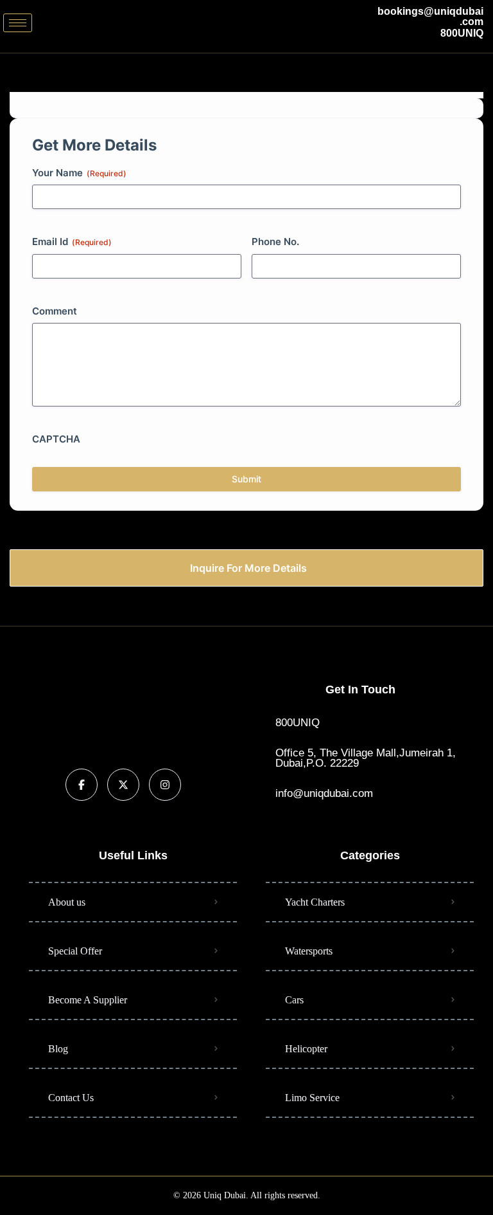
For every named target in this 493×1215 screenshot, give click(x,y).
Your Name (79, 173)
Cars (294, 999)
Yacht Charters (315, 902)
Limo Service (312, 1097)
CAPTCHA (56, 439)
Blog (58, 1048)
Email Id (72, 241)
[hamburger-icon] (17, 23)
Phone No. (275, 241)
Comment (54, 311)
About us (66, 902)
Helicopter (306, 1048)
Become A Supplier (87, 999)
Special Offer (75, 951)
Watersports (309, 951)
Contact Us (71, 1097)
